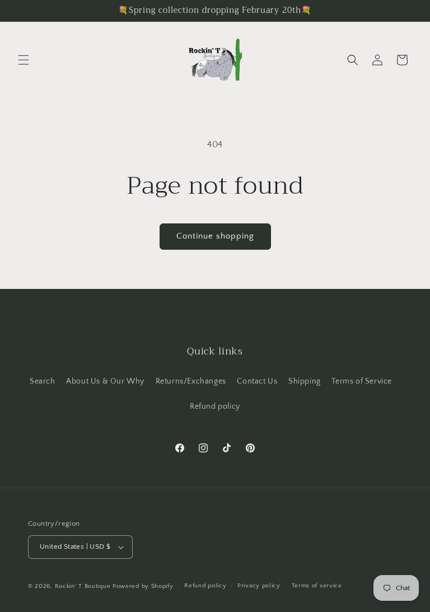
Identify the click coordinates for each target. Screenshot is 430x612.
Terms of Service (361, 381)
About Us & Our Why (105, 381)
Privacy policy (259, 585)
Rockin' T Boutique (83, 586)
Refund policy (215, 406)
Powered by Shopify (143, 586)
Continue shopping (215, 236)
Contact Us (257, 381)
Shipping (304, 381)
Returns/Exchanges (191, 381)
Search (42, 381)
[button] (23, 60)
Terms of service (317, 585)
